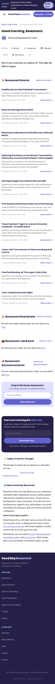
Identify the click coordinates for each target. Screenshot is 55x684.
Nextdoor (19, 55)
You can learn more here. (14, 526)
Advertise (5, 633)
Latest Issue (6, 578)
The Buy (5, 612)
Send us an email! (27, 473)
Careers (5, 653)
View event (45, 100)
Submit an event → (44, 80)
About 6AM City (8, 640)
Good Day (19, 14)
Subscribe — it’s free (43, 14)
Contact (5, 660)
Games (4, 618)
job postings (30, 537)
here (4, 327)
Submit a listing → (45, 316)
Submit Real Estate (9, 598)
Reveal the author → (11, 476)
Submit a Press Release (11, 605)
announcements (43, 534)
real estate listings (11, 537)
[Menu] (4, 14)
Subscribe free (27, 402)
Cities (4, 646)
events (32, 534)
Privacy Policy (19, 679)
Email (16, 48)
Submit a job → (46, 341)
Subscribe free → (27, 440)
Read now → (48, 5)
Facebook (31, 48)
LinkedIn (47, 48)
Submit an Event (8, 585)
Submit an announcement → (41, 363)
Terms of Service (34, 679)
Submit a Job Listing (10, 591)
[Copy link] (29, 55)
